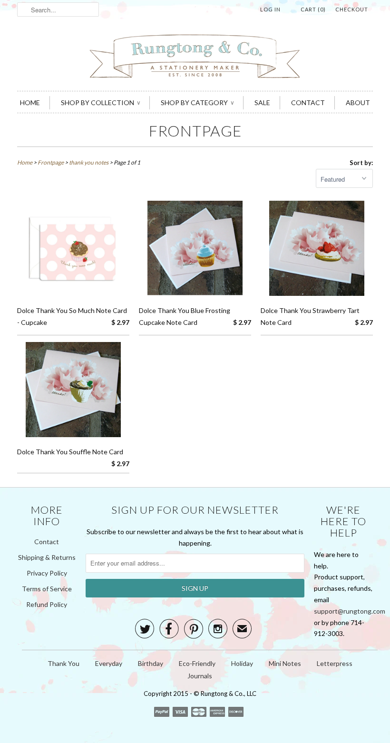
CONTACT (308, 102)
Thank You (63, 663)
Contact (46, 542)
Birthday (150, 663)
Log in (270, 9)
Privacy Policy (47, 573)
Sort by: (361, 162)
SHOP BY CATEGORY (197, 102)
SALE (262, 102)
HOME (30, 102)
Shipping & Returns (47, 557)
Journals (199, 676)
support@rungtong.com (349, 611)
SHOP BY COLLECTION (100, 102)
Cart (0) (313, 9)
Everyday (108, 663)
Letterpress (334, 663)
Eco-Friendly (197, 663)
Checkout (351, 9)
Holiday (242, 663)
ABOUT (358, 102)
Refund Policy (46, 604)
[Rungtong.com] (195, 57)
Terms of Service (47, 589)
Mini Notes (285, 663)
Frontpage (195, 130)
